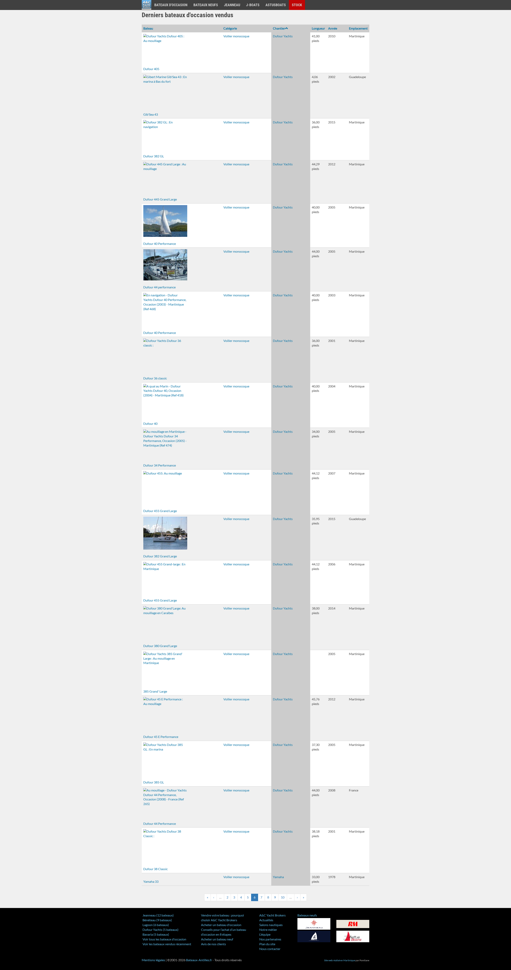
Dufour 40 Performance (159, 243)
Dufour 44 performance (159, 287)
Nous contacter (269, 949)
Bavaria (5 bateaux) (156, 934)
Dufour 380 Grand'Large (160, 646)
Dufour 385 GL (153, 782)
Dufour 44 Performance (159, 823)
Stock (297, 5)
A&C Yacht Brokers (272, 915)
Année (332, 28)
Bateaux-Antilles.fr (199, 960)
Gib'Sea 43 (150, 114)
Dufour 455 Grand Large (160, 511)
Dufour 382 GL (153, 156)
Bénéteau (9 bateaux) (157, 920)
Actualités (266, 920)
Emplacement (358, 28)
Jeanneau (232, 5)
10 (282, 897)
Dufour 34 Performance (159, 465)
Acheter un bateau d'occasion (221, 925)
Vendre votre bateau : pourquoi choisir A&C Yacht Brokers (222, 917)
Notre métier (268, 929)
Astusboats (275, 5)
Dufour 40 (150, 423)
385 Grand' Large (155, 691)
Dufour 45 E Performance (160, 737)
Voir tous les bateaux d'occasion (164, 939)
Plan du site (267, 944)
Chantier (279, 28)
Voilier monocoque (236, 36)
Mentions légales (153, 960)
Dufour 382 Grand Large (160, 556)
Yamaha (278, 877)
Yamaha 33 (150, 881)
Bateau (148, 28)
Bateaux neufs (205, 5)
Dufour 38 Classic (155, 869)
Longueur (318, 28)
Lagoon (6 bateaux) (156, 925)
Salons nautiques (271, 925)
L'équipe (264, 934)
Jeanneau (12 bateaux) (158, 915)
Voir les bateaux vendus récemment (167, 944)
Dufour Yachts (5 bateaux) (160, 929)
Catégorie (230, 28)
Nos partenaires (270, 939)
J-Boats (252, 5)
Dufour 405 (151, 69)
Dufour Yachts (283, 36)
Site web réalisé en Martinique (339, 960)
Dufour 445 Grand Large (160, 199)
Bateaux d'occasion (170, 5)
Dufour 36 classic (155, 378)
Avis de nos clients (213, 944)
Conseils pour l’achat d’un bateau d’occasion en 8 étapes (223, 932)
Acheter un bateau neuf (217, 939)
